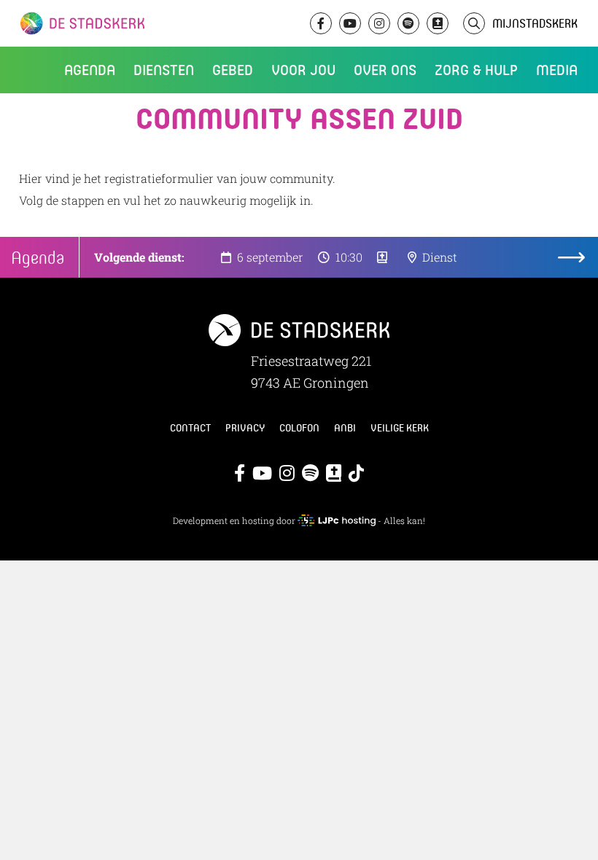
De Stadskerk (142, 23)
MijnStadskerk (535, 23)
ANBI (345, 428)
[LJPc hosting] (336, 520)
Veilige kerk (399, 428)
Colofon (299, 428)
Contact (190, 428)
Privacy (245, 428)
